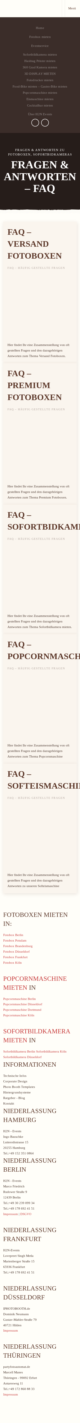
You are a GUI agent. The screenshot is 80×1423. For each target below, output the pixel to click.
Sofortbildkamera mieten (40, 54)
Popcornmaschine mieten (40, 92)
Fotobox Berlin (13, 935)
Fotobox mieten (40, 37)
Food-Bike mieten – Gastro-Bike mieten (40, 86)
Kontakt (8, 1103)
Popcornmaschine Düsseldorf (22, 1004)
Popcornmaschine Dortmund (22, 1009)
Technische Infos (14, 1075)
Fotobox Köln (12, 962)
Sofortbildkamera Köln (51, 1051)
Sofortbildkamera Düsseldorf (22, 1057)
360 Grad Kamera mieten (40, 67)
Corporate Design (15, 1081)
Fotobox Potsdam (14, 940)
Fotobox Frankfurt (15, 957)
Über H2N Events (40, 114)
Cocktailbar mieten (40, 105)
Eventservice (40, 46)
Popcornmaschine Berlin (19, 999)
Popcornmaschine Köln (18, 1015)
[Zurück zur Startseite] (31, 8)
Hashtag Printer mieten (39, 61)
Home (40, 28)
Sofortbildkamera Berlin (19, 1051)
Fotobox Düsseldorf (16, 951)
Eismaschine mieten (40, 99)
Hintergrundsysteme (17, 1092)
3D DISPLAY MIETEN (40, 73)
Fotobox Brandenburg (18, 946)
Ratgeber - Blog (14, 1098)
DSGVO (25, 1214)
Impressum (10, 1214)
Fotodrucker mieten (40, 80)
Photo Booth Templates (19, 1087)
